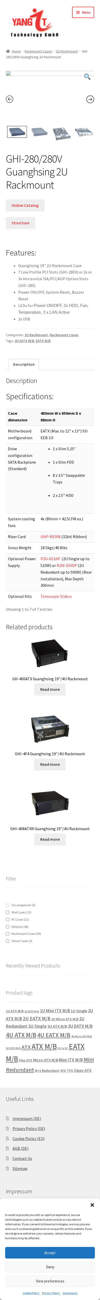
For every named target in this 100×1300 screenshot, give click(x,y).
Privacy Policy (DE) (29, 1128)
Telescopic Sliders (56, 596)
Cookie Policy (31, 1293)
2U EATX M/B (24, 340)
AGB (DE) (20, 1148)
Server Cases (22, 941)
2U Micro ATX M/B (64, 1019)
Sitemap (20, 1168)
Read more (50, 689)
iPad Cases (21, 912)
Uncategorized (23, 905)
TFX (70, 1070)
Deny (50, 1266)
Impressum (70, 1293)
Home (16, 51)
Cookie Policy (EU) (29, 1138)
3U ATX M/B (57, 1026)
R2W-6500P (67, 565)
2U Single (37, 1026)
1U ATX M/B (15, 1011)
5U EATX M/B (13, 1048)
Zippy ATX (83, 1070)
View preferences (50, 1281)
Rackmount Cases (38, 51)
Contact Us (22, 1158)
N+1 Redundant (47, 1070)
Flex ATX (25, 1060)
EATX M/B (43, 340)
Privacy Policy (51, 1293)
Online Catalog (25, 205)
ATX (26, 1047)
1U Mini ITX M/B (55, 1011)
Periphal (20, 927)
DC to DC (63, 1048)
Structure (20, 222)
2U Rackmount (67, 51)
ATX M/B (44, 1046)
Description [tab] (24, 364)
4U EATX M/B (54, 1035)
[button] (92, 1205)
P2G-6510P (50, 558)
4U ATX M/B (21, 1035)
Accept (50, 1252)
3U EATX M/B (80, 1026)
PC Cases (20, 919)
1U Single (79, 1010)
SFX (63, 1070)
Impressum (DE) (27, 1118)
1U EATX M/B (31, 1011)
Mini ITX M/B (71, 1060)
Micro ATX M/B (45, 1060)
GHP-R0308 (51, 536)
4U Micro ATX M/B (81, 1036)
